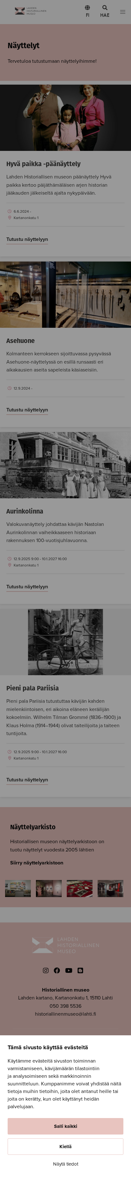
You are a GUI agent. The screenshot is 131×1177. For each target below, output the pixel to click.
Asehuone (20, 341)
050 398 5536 (65, 1006)
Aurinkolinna (24, 512)
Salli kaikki (65, 1126)
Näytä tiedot (65, 1164)
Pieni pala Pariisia (32, 689)
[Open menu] (122, 12)
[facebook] (57, 971)
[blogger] (80, 971)
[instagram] (46, 971)
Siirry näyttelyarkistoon (36, 863)
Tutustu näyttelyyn (27, 239)
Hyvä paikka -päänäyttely (43, 164)
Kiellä (65, 1146)
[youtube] (68, 971)
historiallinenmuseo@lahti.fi (65, 1014)
